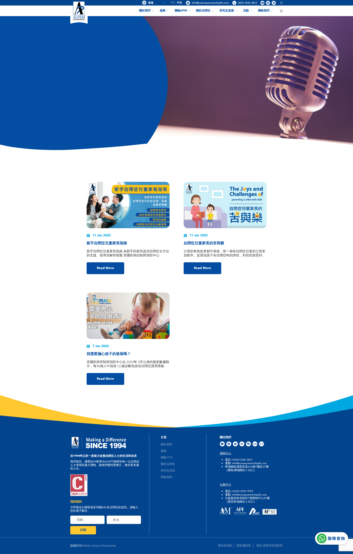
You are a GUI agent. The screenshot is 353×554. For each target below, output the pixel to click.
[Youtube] (262, 3)
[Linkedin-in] (241, 443)
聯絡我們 (263, 10)
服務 (162, 10)
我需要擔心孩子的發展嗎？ (109, 354)
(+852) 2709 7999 (242, 491)
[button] (280, 3)
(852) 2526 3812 (247, 2)
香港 (155, 2)
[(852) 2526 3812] (234, 3)
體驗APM (181, 10)
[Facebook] (268, 3)
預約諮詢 (76, 501)
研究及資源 (227, 10)
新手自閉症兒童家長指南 (107, 243)
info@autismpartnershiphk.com (210, 2)
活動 (246, 10)
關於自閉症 (203, 10)
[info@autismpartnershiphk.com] (188, 3)
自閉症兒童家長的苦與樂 (204, 243)
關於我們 (145, 10)
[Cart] (281, 10)
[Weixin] (248, 443)
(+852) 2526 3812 (242, 459)
